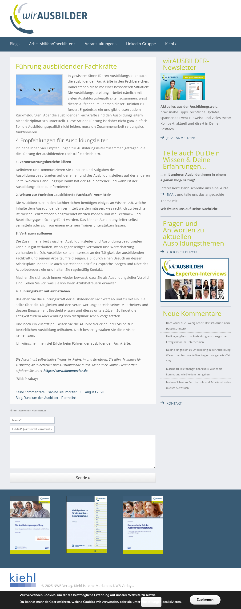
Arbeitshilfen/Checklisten (51, 43)
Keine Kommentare (30, 392)
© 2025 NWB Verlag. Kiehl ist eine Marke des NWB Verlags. (87, 585)
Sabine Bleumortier (62, 392)
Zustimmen (205, 599)
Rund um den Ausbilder (41, 398)
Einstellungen (151, 602)
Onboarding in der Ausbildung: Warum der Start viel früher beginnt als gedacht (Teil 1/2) (198, 355)
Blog (14, 43)
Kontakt (174, 403)
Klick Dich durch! (181, 252)
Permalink (68, 398)
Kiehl (169, 43)
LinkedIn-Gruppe (141, 43)
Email (171, 194)
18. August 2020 (92, 392)
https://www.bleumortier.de (66, 370)
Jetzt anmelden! (180, 137)
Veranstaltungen (100, 43)
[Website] (49, 16)
